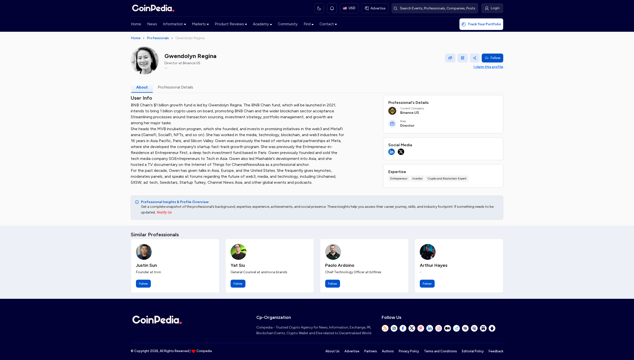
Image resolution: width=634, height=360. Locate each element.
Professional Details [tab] (175, 87)
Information (173, 24)
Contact (326, 24)
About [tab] (142, 87)
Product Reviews (229, 24)
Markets (199, 24)
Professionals (158, 38)
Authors (388, 351)
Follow (495, 58)
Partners (370, 351)
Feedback (496, 351)
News (152, 24)
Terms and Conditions (440, 351)
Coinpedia (204, 351)
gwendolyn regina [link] (190, 38)
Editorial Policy (473, 351)
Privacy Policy (409, 351)
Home (136, 24)
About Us (332, 351)
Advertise (351, 351)
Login (495, 8)
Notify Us (164, 212)
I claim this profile (488, 67)
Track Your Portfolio (484, 24)
